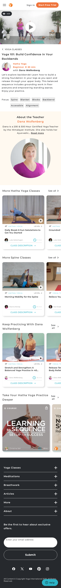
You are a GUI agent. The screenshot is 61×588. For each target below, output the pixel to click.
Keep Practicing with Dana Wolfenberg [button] (22, 326)
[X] (22, 568)
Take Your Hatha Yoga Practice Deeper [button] (25, 397)
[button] (40, 220)
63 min (32, 67)
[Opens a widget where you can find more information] (50, 583)
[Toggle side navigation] (4, 5)
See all (52, 190)
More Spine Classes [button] (16, 257)
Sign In (31, 5)
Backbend (49, 99)
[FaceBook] (14, 568)
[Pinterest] (39, 568)
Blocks (36, 99)
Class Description (21, 245)
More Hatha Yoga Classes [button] (21, 190)
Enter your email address (20, 539)
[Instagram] (47, 568)
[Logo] (11, 5)
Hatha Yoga (20, 63)
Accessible (17, 105)
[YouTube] (30, 568)
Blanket (25, 99)
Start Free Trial (47, 5)
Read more (37, 133)
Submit (30, 554)
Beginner (18, 67)
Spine (14, 99)
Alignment (32, 105)
